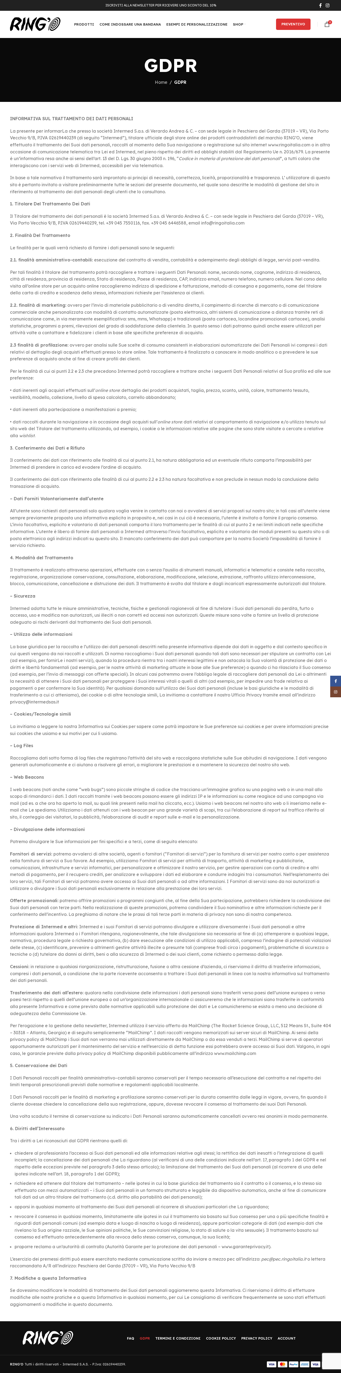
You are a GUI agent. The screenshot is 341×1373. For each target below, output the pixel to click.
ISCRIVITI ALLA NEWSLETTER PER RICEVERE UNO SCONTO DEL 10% (160, 5)
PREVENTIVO (293, 24)
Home (161, 82)
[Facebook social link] (320, 5)
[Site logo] (35, 23)
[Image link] (48, 1337)
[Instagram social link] (327, 5)
